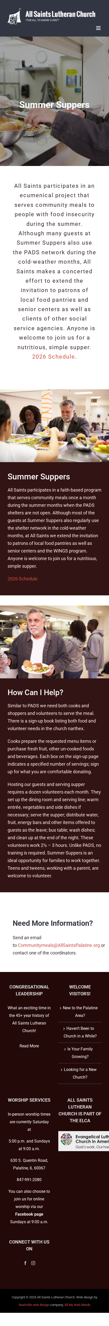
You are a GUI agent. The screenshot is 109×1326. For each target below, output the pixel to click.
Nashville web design (34, 1305)
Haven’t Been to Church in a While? (80, 1032)
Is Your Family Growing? (80, 1053)
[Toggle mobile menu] (98, 28)
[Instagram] (33, 1263)
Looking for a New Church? (80, 1073)
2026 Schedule (53, 357)
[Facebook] (25, 1263)
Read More (29, 1046)
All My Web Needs (77, 1305)
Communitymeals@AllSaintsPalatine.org (59, 945)
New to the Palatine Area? (80, 1011)
